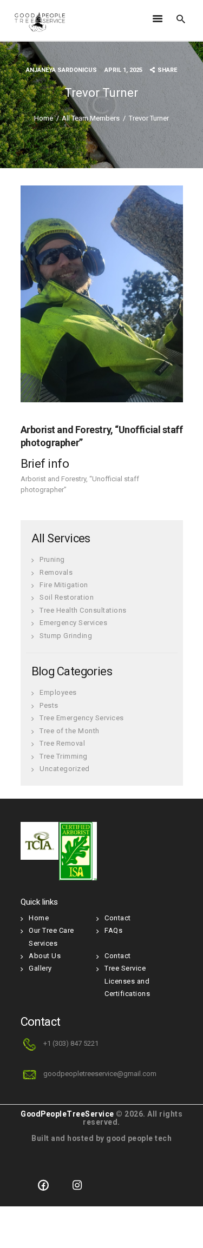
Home (43, 118)
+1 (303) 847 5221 (71, 1043)
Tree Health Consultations (83, 610)
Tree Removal (62, 743)
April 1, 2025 (123, 70)
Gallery (40, 968)
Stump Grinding (66, 636)
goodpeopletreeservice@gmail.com (99, 1074)
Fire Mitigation (64, 585)
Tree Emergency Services (82, 718)
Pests (49, 705)
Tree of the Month (70, 731)
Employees (58, 692)
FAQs (113, 930)
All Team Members (91, 118)
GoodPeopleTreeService (67, 1114)
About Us (45, 956)
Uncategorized (65, 769)
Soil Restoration (67, 597)
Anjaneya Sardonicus (62, 70)
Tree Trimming (64, 756)
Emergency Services (73, 623)
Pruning (52, 559)
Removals (56, 572)
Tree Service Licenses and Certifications (127, 981)
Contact (117, 918)
